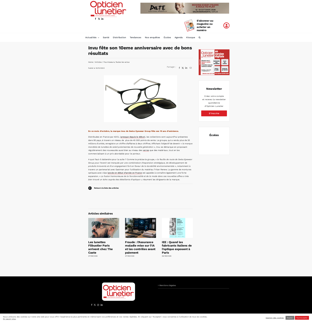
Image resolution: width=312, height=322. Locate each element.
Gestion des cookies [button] (275, 318)
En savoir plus (9, 319)
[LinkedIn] (186, 68)
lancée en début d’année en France (125, 173)
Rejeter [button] (290, 318)
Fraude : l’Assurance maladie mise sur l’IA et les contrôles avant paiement (140, 247)
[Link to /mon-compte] (226, 25)
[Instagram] (98, 305)
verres (146, 150)
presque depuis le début (133, 137)
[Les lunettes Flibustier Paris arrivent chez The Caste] (103, 219)
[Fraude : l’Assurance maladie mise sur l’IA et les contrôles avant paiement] (140, 219)
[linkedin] (102, 19)
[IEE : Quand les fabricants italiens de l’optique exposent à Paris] (177, 219)
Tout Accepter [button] (301, 318)
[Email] (190, 68)
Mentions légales (167, 285)
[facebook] (96, 19)
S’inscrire (214, 113)
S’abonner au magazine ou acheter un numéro (205, 25)
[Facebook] (179, 68)
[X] (183, 68)
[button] (199, 37)
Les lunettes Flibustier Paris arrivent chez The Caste (100, 247)
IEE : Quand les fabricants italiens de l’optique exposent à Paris (177, 247)
